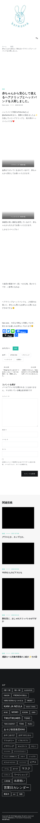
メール (5, 439)
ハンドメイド (22, 762)
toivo (27, 718)
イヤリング (9, 746)
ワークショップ (21, 774)
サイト (4, 449)
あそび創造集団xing (14, 729)
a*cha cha (13, 355)
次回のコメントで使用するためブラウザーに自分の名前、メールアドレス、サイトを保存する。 (18, 463)
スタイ (22, 756)
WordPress (5, 819)
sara (33, 712)
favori (6, 695)
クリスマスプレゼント (20, 751)
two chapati (9, 724)
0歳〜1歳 (7, 690)
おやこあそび (9, 735)
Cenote (10, 818)
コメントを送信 (29, 474)
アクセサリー (9, 740)
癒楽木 (6, 794)
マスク (26, 768)
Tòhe (21, 724)
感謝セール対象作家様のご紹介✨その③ (19, 657)
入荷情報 (7, 781)
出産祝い (19, 359)
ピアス (33, 762)
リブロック (7, 775)
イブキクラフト (23, 740)
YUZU (30, 724)
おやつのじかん (25, 735)
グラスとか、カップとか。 (13, 537)
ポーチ (15, 769)
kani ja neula (13, 706)
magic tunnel (31, 707)
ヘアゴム (6, 769)
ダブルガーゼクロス (9, 762)
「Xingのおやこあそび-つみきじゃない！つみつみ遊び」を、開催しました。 (10, 372)
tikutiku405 (12, 718)
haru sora (5, 105)
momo (15, 712)
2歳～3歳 (17, 690)
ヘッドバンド (8, 359)
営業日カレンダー (16, 787)
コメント (5, 396)
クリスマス (7, 751)
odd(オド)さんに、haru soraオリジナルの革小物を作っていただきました (29, 371)
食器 (21, 794)
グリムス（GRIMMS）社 (10, 756)
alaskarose (28, 690)
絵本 (14, 794)
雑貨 (3, 89)
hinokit (30, 701)
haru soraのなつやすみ (13, 701)
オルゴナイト (22, 746)
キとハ (33, 746)
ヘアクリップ (25, 355)
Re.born (25, 712)
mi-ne (6, 712)
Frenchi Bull (20, 695)
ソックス (32, 756)
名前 (4, 430)
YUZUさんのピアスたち (12, 572)
